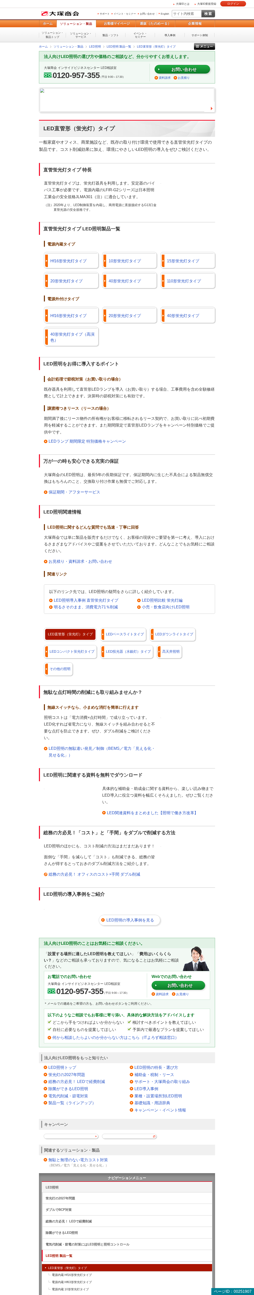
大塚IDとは (183, 3)
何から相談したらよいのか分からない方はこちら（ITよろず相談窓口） (115, 1037)
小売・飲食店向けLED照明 (166, 607)
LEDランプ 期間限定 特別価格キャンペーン (87, 441)
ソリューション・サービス (81, 35)
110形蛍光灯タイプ (184, 281)
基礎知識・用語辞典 (152, 1103)
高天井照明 (171, 651)
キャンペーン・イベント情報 (160, 1110)
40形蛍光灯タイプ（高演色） (72, 337)
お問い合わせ (147, 13)
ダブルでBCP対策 (59, 1210)
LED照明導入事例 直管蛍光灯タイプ (86, 600)
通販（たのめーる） (155, 23)
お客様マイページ (117, 23)
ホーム (48, 23)
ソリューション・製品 (76, 24)
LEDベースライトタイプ (125, 634)
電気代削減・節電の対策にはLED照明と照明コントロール (87, 1244)
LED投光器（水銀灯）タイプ (128, 651)
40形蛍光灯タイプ (125, 281)
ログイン (233, 3)
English (165, 13)
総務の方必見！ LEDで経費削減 (76, 1081)
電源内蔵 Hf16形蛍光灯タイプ (72, 1275)
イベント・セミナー (125, 13)
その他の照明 (60, 669)
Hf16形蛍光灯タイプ (68, 261)
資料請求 (165, 78)
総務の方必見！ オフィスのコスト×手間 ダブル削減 (94, 874)
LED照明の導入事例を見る (130, 920)
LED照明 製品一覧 (59, 1256)
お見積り (184, 78)
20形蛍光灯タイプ (66, 281)
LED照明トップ (62, 1067)
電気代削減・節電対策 (68, 1096)
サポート (105, 13)
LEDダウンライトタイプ (174, 634)
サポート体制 (199, 35)
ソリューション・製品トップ (53, 34)
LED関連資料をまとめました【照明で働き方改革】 (152, 813)
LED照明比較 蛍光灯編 (162, 600)
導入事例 (169, 35)
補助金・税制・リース (154, 1075)
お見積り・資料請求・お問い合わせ (80, 561)
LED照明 (52, 1187)
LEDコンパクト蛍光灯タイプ (72, 651)
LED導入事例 (146, 1089)
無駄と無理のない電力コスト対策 (78, 1160)
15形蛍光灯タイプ (183, 261)
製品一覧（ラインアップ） (72, 1103)
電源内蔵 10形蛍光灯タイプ (70, 1289)
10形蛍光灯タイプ (125, 261)
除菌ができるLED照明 (68, 1089)
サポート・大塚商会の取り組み (162, 1081)
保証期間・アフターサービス (74, 492)
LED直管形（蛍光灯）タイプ (70, 634)
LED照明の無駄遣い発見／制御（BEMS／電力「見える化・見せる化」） (102, 751)
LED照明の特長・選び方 (156, 1067)
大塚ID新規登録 (206, 3)
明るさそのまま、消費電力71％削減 (86, 607)
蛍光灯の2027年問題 (66, 1075)
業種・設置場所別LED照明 (158, 1096)
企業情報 (195, 23)
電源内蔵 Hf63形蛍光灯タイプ (72, 1282)
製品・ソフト (110, 35)
